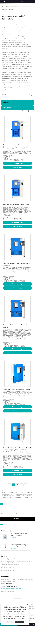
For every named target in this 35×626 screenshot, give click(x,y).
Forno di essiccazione (8, 567)
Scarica (32, 615)
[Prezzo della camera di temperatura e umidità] (17, 374)
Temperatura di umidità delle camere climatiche (17, 447)
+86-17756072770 (12, 586)
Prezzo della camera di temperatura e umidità (16, 389)
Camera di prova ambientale (18, 6)
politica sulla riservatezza (17, 618)
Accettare (19, 622)
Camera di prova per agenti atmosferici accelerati (16, 562)
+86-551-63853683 (8, 583)
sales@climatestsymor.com (13, 588)
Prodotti (8, 6)
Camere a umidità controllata (12, 145)
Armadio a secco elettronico (10, 564)
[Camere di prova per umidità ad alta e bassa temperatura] (17, 247)
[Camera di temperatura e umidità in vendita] (17, 188)
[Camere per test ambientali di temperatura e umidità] (17, 309)
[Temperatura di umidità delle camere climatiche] (17, 432)
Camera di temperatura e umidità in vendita (16, 204)
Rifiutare (9, 622)
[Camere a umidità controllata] (17, 129)
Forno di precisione (7, 570)
